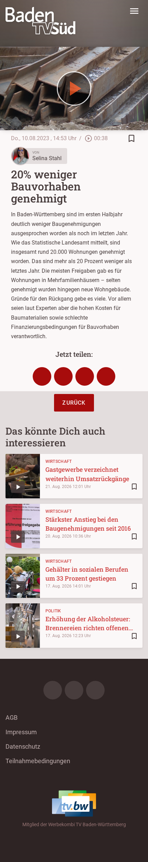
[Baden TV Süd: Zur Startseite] (40, 20)
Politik (53, 611)
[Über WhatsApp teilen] (84, 376)
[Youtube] (95, 690)
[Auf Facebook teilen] (42, 376)
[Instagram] (74, 690)
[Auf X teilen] (63, 376)
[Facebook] (52, 690)
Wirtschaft (58, 461)
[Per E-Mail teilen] (106, 376)
